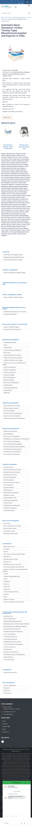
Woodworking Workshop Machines (13, 631)
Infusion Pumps (8, 503)
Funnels (6, 573)
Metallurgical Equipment (19, 17)
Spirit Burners (7, 561)
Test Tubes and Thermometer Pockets (14, 554)
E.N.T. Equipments (9, 485)
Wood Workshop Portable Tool (12, 629)
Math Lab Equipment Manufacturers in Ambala (14, 308)
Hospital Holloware (9, 487)
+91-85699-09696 (8, 714)
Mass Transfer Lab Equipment (12, 441)
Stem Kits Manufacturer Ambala (12, 355)
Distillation (7, 581)
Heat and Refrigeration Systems (12, 469)
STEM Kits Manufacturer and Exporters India (14, 283)
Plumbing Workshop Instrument (12, 641)
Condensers (7, 589)
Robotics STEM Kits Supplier (11, 327)
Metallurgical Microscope (11, 533)
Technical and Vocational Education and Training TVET (14, 612)
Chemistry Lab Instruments (13, 758)
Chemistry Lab (8, 693)
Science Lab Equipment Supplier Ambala (14, 272)
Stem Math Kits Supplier (10, 314)
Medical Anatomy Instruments (12, 472)
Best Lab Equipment (8, 682)
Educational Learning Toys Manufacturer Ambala (14, 363)
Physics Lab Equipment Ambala (12, 294)
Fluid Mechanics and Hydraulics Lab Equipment (16, 439)
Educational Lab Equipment (10, 339)
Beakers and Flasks (9, 599)
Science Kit (5, 252)
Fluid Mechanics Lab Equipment (12, 451)
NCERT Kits (7, 392)
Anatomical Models (9, 380)
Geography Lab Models (10, 342)
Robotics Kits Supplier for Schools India (14, 324)
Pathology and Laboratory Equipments (14, 418)
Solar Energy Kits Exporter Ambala (13, 259)
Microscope (7, 352)
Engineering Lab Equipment (10, 428)
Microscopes (10, 760)
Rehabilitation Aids (9, 495)
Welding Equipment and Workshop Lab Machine (16, 624)
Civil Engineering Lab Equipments (13, 449)
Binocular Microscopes (10, 528)
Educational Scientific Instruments (13, 755)
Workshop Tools (8, 616)
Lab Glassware (6, 543)
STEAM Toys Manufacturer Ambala (13, 360)
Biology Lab (7, 688)
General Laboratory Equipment (12, 416)
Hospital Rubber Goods (10, 497)
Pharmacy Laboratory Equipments (13, 413)
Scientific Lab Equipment (10, 270)
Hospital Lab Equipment (9, 464)
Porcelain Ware (8, 390)
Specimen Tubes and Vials (11, 559)
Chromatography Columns (11, 591)
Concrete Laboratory (9, 647)
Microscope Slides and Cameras (12, 526)
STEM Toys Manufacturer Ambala (13, 357)
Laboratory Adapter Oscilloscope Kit (14, 602)
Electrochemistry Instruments (12, 405)
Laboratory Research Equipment (12, 350)
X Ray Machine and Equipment (12, 505)
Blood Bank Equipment (10, 477)
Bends (5, 597)
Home (2, 17)
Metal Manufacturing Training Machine (14, 654)
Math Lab (20, 759)
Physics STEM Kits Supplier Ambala (13, 297)
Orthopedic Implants (9, 510)
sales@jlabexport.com (9, 711)
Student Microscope (9, 531)
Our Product (8, 17)
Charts (5, 345)
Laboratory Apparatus (10, 372)
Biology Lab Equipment (10, 369)
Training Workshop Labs (10, 636)
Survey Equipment (8, 434)
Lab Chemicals (8, 347)
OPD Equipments (8, 490)
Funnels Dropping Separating (12, 576)
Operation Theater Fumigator (12, 482)
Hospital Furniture (9, 467)
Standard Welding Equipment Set (13, 621)
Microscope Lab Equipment (10, 520)
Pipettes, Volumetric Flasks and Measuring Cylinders (14, 570)
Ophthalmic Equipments (10, 508)
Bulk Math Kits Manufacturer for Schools (15, 311)
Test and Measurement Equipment (13, 444)
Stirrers (6, 551)
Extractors (7, 584)
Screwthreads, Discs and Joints (12, 564)
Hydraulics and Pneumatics (11, 652)
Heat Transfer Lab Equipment (12, 436)
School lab (15, 759)
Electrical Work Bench (10, 618)
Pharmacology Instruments (11, 408)
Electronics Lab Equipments (11, 382)
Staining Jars (7, 556)
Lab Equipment (6, 669)
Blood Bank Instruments (10, 474)
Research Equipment (9, 410)
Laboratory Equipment (25, 758)
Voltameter (7, 549)
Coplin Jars (7, 586)
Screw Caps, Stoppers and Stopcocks (14, 567)
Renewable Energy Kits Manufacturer (14, 257)
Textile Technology (9, 659)
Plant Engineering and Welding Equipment (15, 626)
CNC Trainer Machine (9, 634)
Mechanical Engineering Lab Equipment (14, 446)
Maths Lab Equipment (9, 377)
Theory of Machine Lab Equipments (13, 644)
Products (5, 723)
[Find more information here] (16, 802)
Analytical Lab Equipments (10, 403)
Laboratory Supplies (9, 375)
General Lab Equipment (10, 685)
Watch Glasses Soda (9, 546)
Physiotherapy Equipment (11, 500)
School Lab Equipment (10, 367)
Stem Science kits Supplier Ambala (13, 254)
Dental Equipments (9, 480)
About (27, 2)
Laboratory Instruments (10, 672)
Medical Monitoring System (11, 492)
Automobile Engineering (10, 639)
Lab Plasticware (8, 385)
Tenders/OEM (6, 726)
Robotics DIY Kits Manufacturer (12, 329)
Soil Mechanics (8, 649)
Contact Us (5, 732)
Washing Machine (8, 657)
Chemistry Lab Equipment (11, 387)
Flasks (5, 579)
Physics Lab (7, 690)
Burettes (6, 594)
